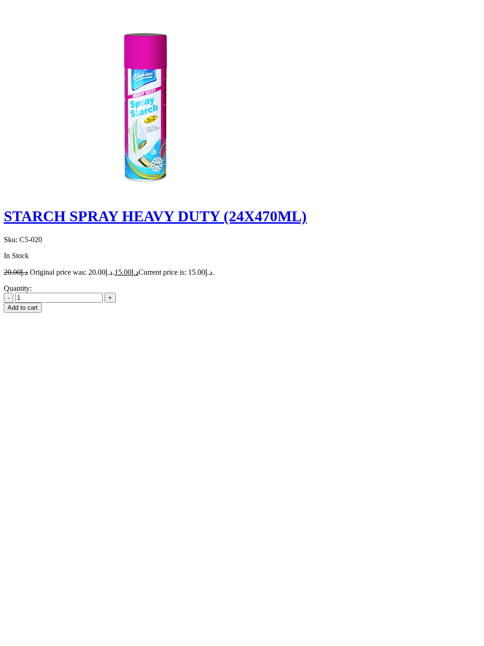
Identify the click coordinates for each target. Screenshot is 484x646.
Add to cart (23, 307)
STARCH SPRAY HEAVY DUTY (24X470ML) (155, 216)
